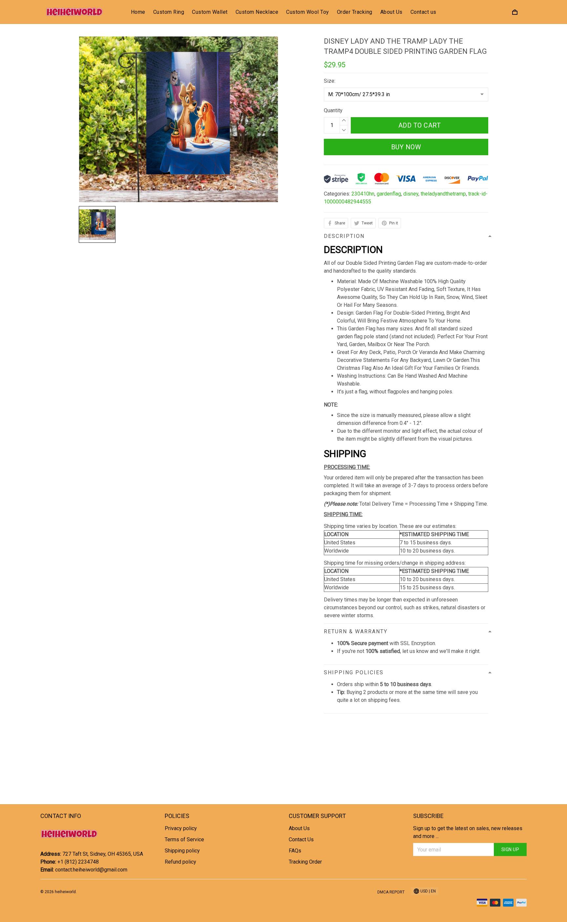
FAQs (295, 851)
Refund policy (180, 862)
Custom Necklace (257, 12)
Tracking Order (305, 862)
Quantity (333, 110)
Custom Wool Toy (307, 12)
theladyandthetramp (443, 194)
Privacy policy (181, 828)
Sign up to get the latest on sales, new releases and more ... (467, 832)
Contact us (423, 12)
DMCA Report (391, 892)
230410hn (362, 194)
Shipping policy (182, 851)
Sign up (510, 849)
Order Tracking (354, 12)
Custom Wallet (210, 12)
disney (410, 194)
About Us (391, 12)
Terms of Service (184, 839)
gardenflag (389, 194)
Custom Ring (168, 12)
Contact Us (301, 839)
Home (138, 12)
